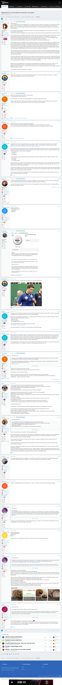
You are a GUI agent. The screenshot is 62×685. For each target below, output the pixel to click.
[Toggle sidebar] (60, 9)
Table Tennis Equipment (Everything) (12, 638)
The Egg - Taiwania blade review (13, 646)
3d (55, 644)
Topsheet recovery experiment (13, 640)
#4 (59, 122)
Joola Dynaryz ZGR (6, 191)
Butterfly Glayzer (6, 34)
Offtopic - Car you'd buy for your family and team (18, 649)
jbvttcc (3, 505)
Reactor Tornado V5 (7, 542)
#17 (59, 506)
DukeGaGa (4, 178)
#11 (59, 333)
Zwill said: (13, 508)
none (4, 518)
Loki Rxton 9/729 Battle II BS (8, 429)
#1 (59, 21)
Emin (3, 383)
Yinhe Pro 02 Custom (7, 105)
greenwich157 (57, 642)
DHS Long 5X (5, 614)
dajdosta (3, 121)
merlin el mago (57, 639)
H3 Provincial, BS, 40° (7, 616)
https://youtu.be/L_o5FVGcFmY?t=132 (18, 324)
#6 (59, 178)
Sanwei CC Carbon (6, 540)
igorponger (4, 230)
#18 (59, 530)
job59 (3, 604)
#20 (59, 604)
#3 (59, 93)
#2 (59, 73)
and (18, 138)
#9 (59, 279)
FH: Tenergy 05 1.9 (6, 217)
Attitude (3, 417)
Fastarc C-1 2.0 (6, 469)
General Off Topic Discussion (10, 650)
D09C (4, 108)
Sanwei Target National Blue (8, 35)
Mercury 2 (5, 543)
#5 (59, 142)
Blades (6, 647)
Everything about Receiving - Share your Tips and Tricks (20, 643)
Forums (22, 666)
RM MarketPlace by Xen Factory (10, 679)
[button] (15, 6)
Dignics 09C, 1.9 (6, 617)
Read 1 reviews (6, 441)
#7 (59, 206)
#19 (59, 555)
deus (3, 206)
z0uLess (3, 456)
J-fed (56, 649)
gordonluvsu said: (15, 419)
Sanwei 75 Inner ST (6, 466)
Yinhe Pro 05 (5, 393)
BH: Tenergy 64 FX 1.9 (7, 219)
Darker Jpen (5, 515)
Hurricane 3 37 (6, 431)
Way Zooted (4, 73)
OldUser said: (14, 355)
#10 (59, 311)
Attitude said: (14, 606)
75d (55, 647)
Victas (4, 517)
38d (55, 650)
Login (43, 666)
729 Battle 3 (5, 394)
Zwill (3, 14)
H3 (3, 107)
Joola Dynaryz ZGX (6, 192)
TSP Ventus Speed (6, 396)
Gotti (3, 530)
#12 (59, 353)
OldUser (3, 142)
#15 (59, 456)
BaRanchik (4, 481)
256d (56, 637)
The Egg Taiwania (6, 32)
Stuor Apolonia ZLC (6, 491)
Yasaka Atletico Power (7, 428)
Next (6, 18)
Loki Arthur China (6, 492)
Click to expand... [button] (35, 365)
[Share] (58, 21)
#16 (59, 481)
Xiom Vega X (5, 494)
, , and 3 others (19, 118)
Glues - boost (7, 641)
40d (55, 640)
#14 (59, 417)
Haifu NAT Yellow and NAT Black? (14, 637)
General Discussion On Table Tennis (12, 644)
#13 (59, 383)
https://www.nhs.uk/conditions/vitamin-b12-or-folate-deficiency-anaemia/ (25, 146)
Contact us (23, 669)
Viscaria (4, 216)
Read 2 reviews (6, 202)
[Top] (58, 676)
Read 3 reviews (6, 118)
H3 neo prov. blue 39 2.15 (8, 467)
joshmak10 (57, 636)
